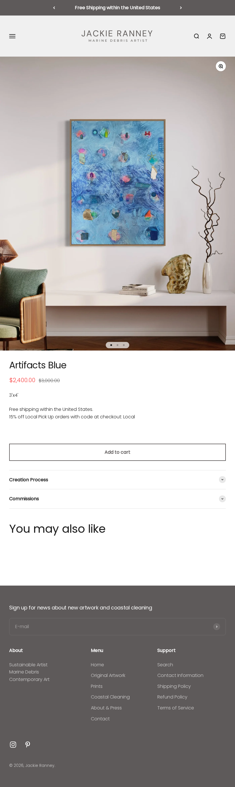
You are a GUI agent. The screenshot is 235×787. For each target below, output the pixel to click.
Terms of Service (175, 708)
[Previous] (54, 7)
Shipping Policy (174, 686)
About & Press (106, 708)
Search (165, 664)
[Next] (181, 7)
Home (97, 664)
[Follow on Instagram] (13, 744)
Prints (97, 686)
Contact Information (180, 675)
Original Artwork (108, 675)
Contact (100, 718)
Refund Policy (172, 697)
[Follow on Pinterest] (28, 744)
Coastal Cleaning (110, 697)
